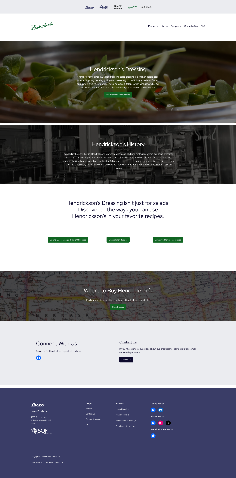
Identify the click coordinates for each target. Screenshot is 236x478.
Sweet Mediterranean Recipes (168, 239)
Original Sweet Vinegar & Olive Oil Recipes (68, 239)
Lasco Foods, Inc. (40, 411)
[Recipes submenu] (180, 26)
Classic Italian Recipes (118, 239)
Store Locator (118, 307)
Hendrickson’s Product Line (118, 94)
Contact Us (126, 359)
